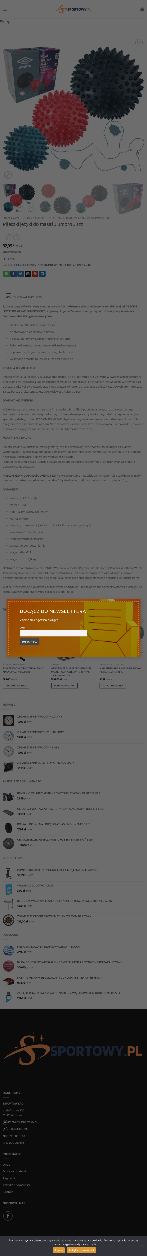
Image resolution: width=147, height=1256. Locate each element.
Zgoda (59, 1250)
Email (22, 627)
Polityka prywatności (81, 1250)
